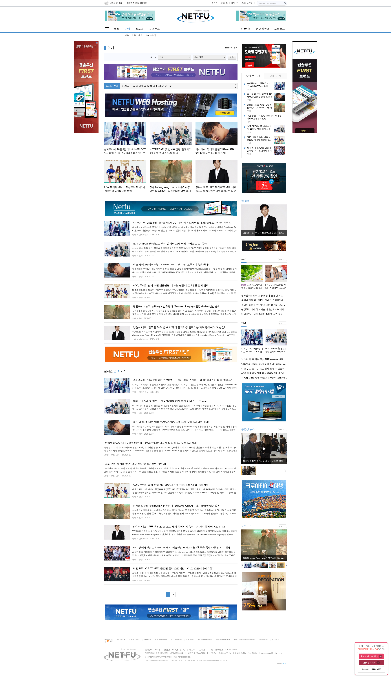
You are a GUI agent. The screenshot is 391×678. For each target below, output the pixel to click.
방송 (127, 35)
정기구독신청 (176, 639)
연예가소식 (150, 35)
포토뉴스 (279, 28)
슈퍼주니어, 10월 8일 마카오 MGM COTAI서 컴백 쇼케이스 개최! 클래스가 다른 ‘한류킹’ (182, 222)
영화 (134, 35)
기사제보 (148, 639)
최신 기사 (275, 75)
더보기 (281, 259)
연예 (127, 28)
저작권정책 (263, 639)
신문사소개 (108, 639)
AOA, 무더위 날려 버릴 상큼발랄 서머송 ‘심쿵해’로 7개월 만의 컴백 (170, 285)
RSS (111, 641)
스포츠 (139, 28)
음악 (140, 35)
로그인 (214, 3)
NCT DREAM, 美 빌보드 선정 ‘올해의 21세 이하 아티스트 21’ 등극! (170, 243)
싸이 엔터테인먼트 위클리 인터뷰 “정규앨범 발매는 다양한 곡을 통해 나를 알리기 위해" (182, 547)
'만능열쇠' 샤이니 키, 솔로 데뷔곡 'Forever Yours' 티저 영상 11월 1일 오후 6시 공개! (151, 442)
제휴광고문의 (134, 639)
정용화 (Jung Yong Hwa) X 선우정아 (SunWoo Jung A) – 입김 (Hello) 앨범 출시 (176, 306)
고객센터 (275, 639)
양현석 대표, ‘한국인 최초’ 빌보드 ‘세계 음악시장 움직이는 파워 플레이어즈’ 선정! (179, 327)
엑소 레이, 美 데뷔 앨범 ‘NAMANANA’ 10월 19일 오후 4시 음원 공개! (171, 264)
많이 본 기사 (253, 75)
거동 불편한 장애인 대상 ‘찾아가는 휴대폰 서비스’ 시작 (153, 86)
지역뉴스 (154, 28)
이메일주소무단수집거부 (244, 639)
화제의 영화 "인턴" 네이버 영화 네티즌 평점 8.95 (265, 461)
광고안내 (121, 639)
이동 (232, 57)
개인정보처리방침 (205, 639)
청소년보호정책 (223, 639)
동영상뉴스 (262, 28)
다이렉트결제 (161, 639)
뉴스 (116, 28)
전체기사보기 (247, 3)
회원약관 (189, 639)
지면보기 (235, 3)
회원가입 (224, 3)
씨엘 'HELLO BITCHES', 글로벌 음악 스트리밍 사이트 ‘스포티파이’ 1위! (173, 568)
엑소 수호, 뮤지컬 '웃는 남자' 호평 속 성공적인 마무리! (135, 463)
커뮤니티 (246, 28)
